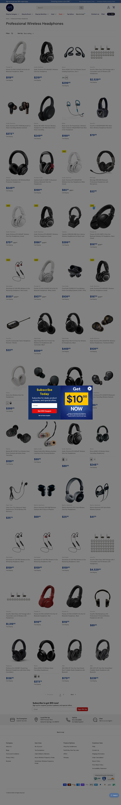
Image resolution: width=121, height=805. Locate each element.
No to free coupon (44, 415)
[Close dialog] (90, 388)
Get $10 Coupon (44, 411)
